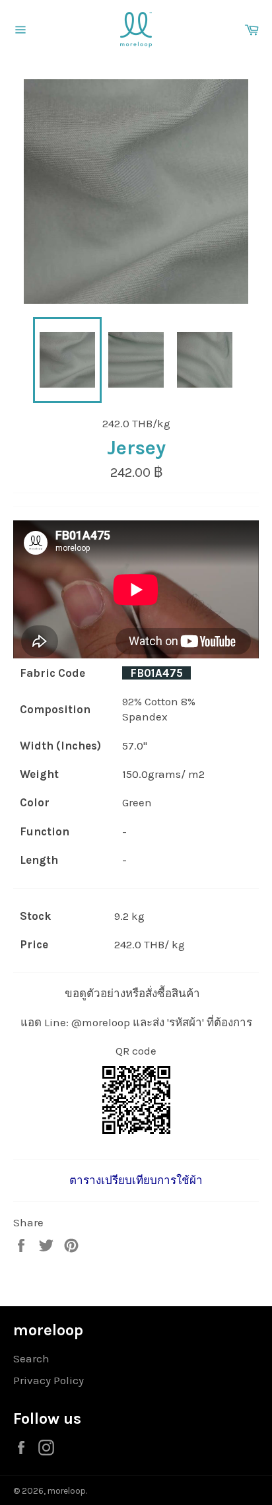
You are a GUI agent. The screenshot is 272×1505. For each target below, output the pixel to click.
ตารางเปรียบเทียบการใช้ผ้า (136, 1180)
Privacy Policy (48, 1380)
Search (31, 1358)
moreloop (67, 1491)
